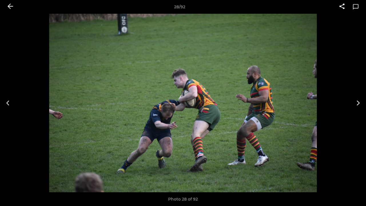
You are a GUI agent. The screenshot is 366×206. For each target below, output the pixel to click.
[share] (342, 7)
